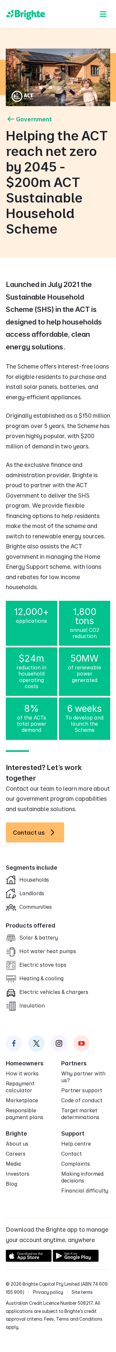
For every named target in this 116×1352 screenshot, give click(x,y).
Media (13, 1163)
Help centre (76, 1143)
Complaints (75, 1163)
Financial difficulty (84, 1190)
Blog (11, 1184)
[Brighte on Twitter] (36, 1043)
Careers (15, 1153)
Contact (71, 1153)
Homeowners (25, 1063)
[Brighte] (25, 14)
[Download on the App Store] (29, 1259)
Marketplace (22, 1100)
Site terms (82, 1292)
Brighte (16, 1133)
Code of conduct (81, 1100)
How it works (22, 1073)
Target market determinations (80, 1113)
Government (34, 119)
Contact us (29, 832)
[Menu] (103, 13)
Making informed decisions (82, 1177)
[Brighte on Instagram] (59, 1043)
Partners (74, 1063)
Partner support (81, 1090)
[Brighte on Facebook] (14, 1043)
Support (72, 1133)
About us (17, 1143)
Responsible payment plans (24, 1113)
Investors (17, 1174)
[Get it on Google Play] (76, 1259)
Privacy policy (48, 1292)
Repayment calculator (20, 1087)
